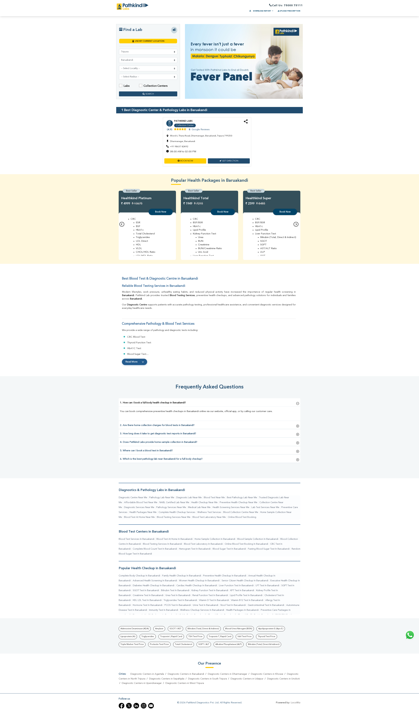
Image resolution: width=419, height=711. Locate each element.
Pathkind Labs (183, 121)
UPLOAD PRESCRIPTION (290, 11)
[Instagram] (143, 706)
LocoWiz (295, 703)
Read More (132, 362)
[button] (185, 161)
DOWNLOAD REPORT (262, 11)
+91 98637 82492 (179, 147)
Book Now (160, 212)
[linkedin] (136, 706)
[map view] (174, 30)
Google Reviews (201, 129)
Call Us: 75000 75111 (287, 5)
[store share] (246, 123)
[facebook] (121, 706)
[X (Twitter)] (129, 706)
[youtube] (151, 706)
